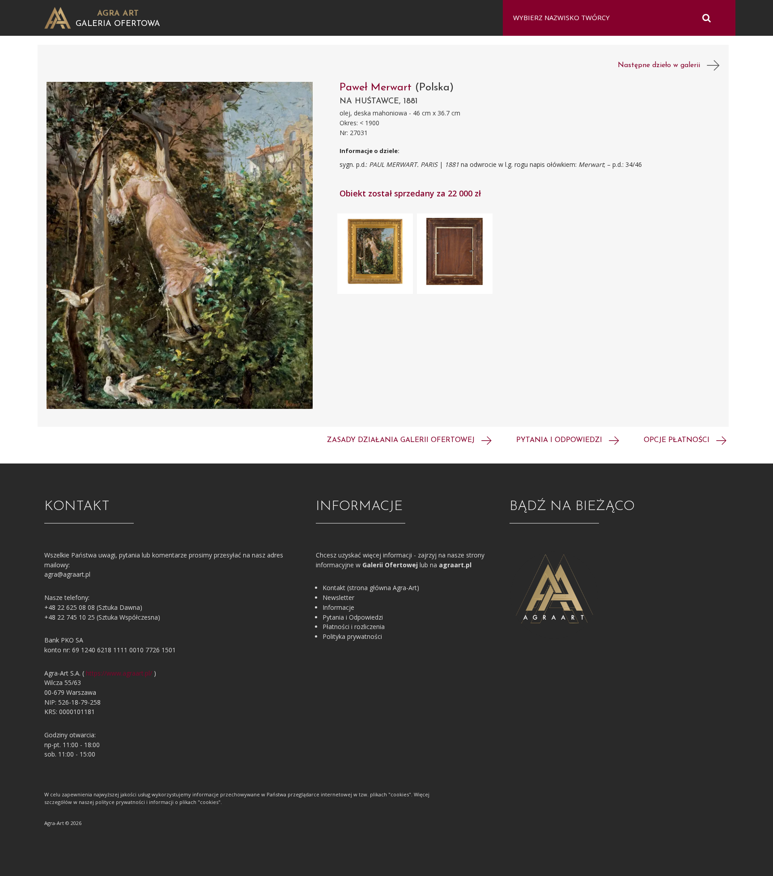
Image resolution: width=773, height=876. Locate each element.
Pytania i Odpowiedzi (353, 617)
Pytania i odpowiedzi (560, 440)
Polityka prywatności (352, 636)
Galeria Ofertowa (118, 24)
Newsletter (338, 597)
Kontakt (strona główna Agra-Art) (371, 587)
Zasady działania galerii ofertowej (402, 440)
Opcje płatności (678, 440)
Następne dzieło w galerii (662, 65)
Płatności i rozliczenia (354, 626)
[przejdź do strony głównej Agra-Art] (57, 17)
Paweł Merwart (377, 87)
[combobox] (613, 18)
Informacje (338, 607)
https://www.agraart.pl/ (119, 673)
